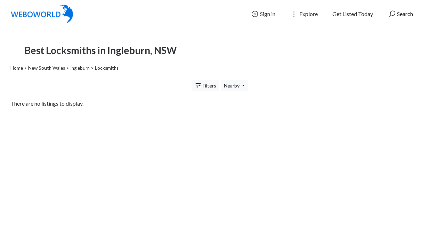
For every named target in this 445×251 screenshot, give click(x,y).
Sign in (267, 13)
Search (404, 13)
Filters (209, 86)
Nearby (232, 86)
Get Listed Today (352, 13)
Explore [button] (308, 13)
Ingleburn (80, 68)
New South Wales (46, 68)
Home (16, 68)
